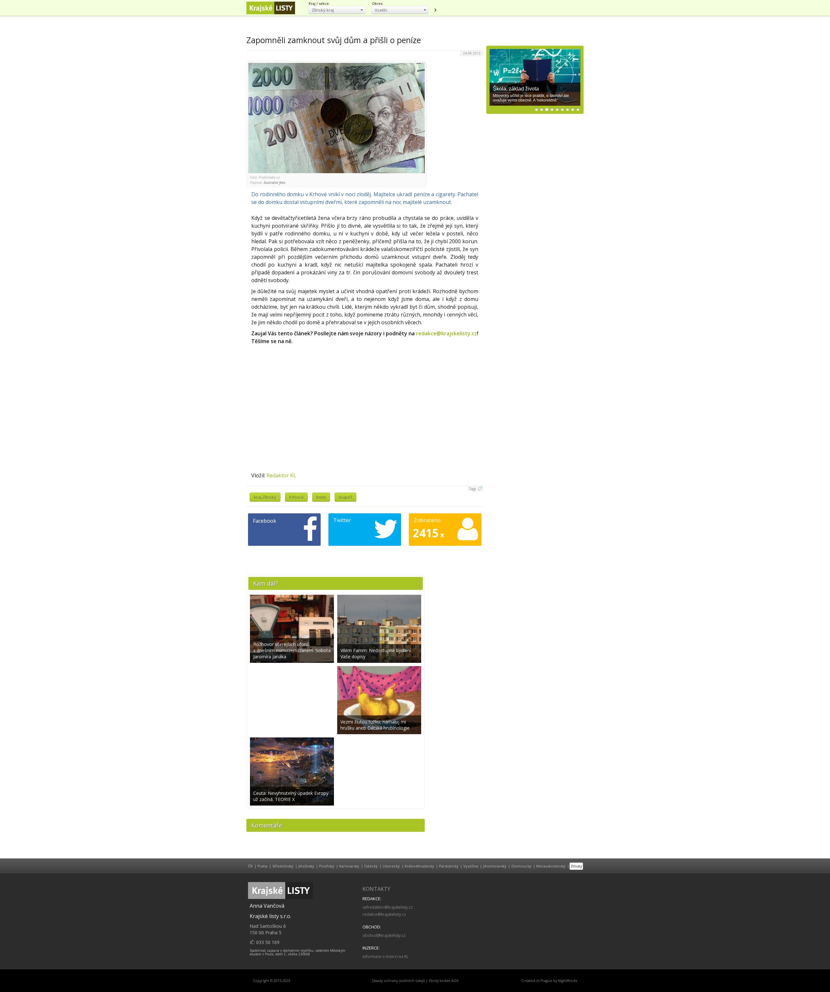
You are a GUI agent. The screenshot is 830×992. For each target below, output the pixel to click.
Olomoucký (521, 866)
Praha (262, 866)
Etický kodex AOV (443, 980)
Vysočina (470, 866)
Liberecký (391, 866)
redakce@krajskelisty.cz (446, 333)
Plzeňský (326, 866)
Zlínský (576, 866)
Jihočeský (306, 866)
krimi (321, 497)
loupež (345, 497)
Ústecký (371, 866)
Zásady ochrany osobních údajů (398, 980)
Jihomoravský (494, 866)
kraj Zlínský (265, 497)
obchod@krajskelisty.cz (384, 935)
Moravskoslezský (550, 866)
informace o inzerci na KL (385, 956)
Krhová (296, 497)
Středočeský (282, 866)
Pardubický (448, 866)
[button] (336, 10)
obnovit (435, 10)
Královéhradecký (419, 866)
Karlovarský (349, 866)
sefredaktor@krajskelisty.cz (387, 907)
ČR (250, 866)
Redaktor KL (281, 475)
